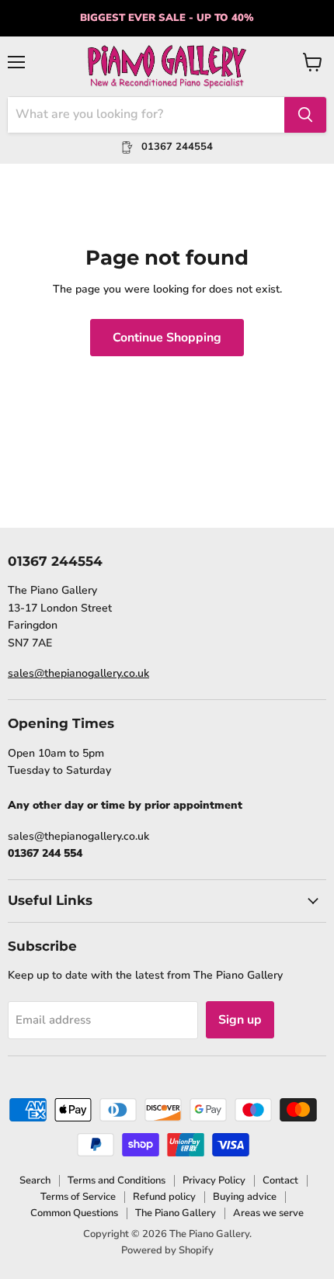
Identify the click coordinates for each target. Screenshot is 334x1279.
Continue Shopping (167, 337)
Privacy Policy (214, 1180)
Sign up (240, 1019)
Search (34, 1180)
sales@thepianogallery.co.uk (78, 673)
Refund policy (164, 1197)
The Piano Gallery (175, 1213)
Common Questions (74, 1213)
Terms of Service (78, 1197)
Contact (280, 1180)
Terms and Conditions (116, 1180)
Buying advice (245, 1197)
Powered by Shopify (167, 1250)
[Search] (305, 115)
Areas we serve (268, 1213)
